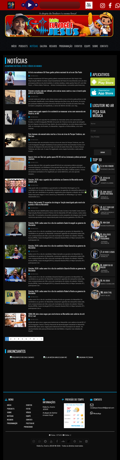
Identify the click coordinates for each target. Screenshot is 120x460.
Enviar (102, 152)
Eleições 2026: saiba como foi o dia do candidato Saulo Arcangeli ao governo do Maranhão (57, 224)
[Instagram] (33, 441)
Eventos (78, 46)
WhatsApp (97, 414)
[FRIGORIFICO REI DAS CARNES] (26, 368)
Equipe (87, 46)
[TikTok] (68, 441)
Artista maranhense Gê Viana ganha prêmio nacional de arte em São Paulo (55, 72)
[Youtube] (51, 441)
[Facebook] (57, 441)
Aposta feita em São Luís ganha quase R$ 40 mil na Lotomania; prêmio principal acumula (57, 158)
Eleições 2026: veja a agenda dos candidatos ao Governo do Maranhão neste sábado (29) (55, 181)
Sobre (95, 46)
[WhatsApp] (39, 441)
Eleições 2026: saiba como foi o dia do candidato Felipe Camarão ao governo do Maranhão (56, 247)
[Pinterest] (74, 441)
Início (14, 46)
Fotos (28, 408)
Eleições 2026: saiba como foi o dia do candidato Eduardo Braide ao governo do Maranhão (56, 269)
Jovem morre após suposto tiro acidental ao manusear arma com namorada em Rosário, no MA (57, 112)
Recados (53, 46)
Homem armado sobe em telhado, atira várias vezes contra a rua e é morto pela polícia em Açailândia (57, 92)
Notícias (34, 46)
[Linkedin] (80, 441)
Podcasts (23, 46)
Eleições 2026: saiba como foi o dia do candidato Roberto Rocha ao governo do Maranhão (56, 292)
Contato (104, 46)
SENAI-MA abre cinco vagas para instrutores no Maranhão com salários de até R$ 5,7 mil (56, 315)
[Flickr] (86, 441)
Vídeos (28, 412)
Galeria (43, 46)
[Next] (37, 339)
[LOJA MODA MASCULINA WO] (59, 368)
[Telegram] (45, 441)
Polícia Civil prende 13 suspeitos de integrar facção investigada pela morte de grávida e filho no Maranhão (56, 203)
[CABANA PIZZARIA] (92, 368)
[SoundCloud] (62, 441)
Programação (65, 46)
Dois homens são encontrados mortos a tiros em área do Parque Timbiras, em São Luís (56, 135)
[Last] (41, 339)
